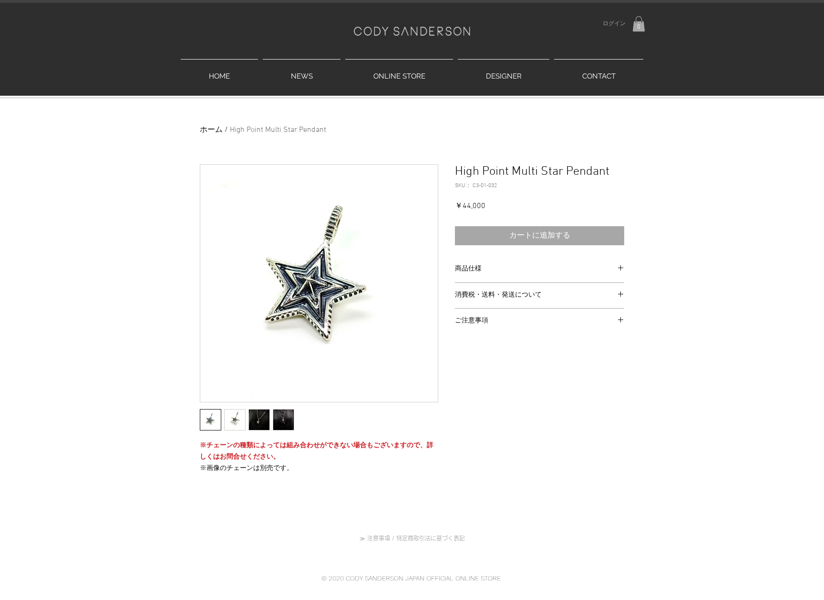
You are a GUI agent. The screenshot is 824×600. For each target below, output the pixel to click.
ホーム (211, 130)
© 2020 (333, 578)
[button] (638, 23)
